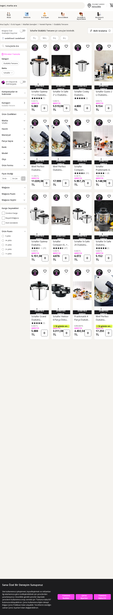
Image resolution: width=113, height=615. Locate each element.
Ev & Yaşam (16, 24)
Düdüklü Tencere (61, 24)
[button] (40, 84)
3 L (64, 38)
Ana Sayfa (4, 24)
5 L (54, 38)
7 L (34, 38)
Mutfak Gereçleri (30, 24)
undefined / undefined (15, 38)
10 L (44, 38)
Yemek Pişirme (45, 24)
